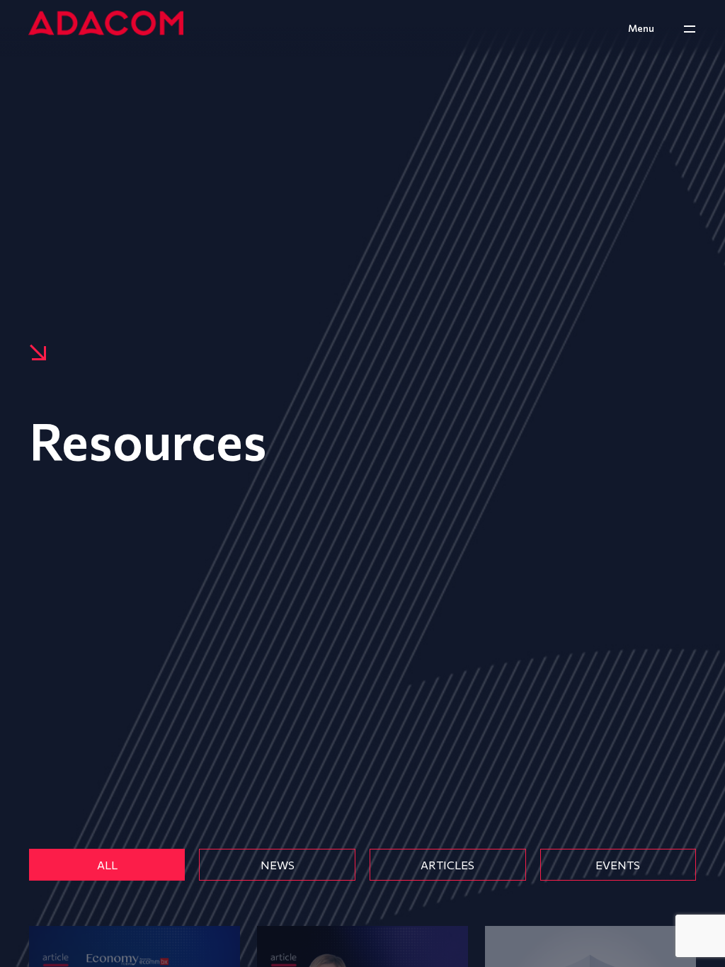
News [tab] (278, 864)
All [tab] (107, 864)
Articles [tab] (447, 864)
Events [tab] (617, 864)
